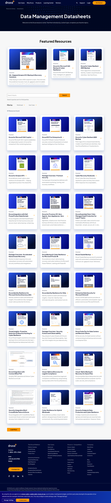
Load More (13, 429)
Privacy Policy (10, 489)
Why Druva (30, 3)
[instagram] (13, 476)
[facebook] (9, 476)
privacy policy (25, 494)
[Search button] (77, 3)
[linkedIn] (18, 476)
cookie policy (34, 494)
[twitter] (22, 476)
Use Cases (21, 3)
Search (64, 95)
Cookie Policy (39, 489)
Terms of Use (56, 489)
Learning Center (49, 3)
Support (82, 3)
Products (38, 3)
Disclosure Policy (32, 489)
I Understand (22, 500)
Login (88, 3)
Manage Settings (8, 500)
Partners (58, 3)
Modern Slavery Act (47, 489)
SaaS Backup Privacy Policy (20, 489)
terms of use (41, 494)
